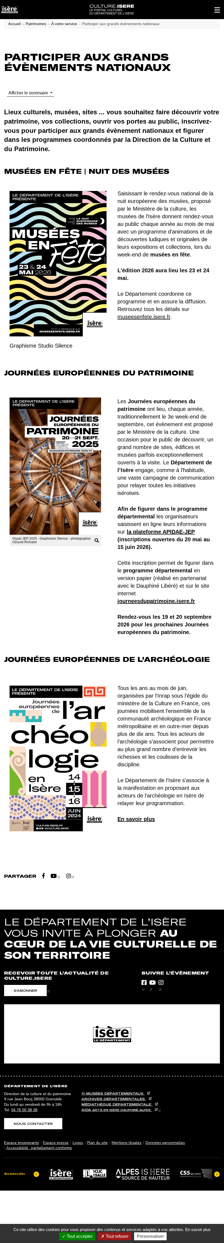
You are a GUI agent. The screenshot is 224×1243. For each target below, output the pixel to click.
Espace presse (56, 1142)
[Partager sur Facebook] (43, 876)
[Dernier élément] (36, 1174)
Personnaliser (150, 1236)
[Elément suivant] (217, 1174)
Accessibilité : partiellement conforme (39, 1148)
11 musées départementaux (113, 1093)
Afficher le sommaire (28, 93)
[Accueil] (111, 9)
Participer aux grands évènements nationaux (121, 24)
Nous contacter (33, 1123)
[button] (217, 9)
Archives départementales (113, 1099)
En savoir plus (198, 1229)
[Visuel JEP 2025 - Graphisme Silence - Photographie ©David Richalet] (55, 466)
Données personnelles (165, 1142)
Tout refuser (116, 1236)
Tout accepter (79, 1236)
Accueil (14, 24)
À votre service (64, 24)
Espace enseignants (21, 1142)
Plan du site (97, 1142)
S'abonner (25, 990)
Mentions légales (127, 1142)
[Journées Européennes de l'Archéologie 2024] (58, 760)
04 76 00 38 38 (24, 1110)
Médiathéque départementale (116, 1104)
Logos (78, 1142)
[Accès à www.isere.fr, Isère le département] (112, 1033)
